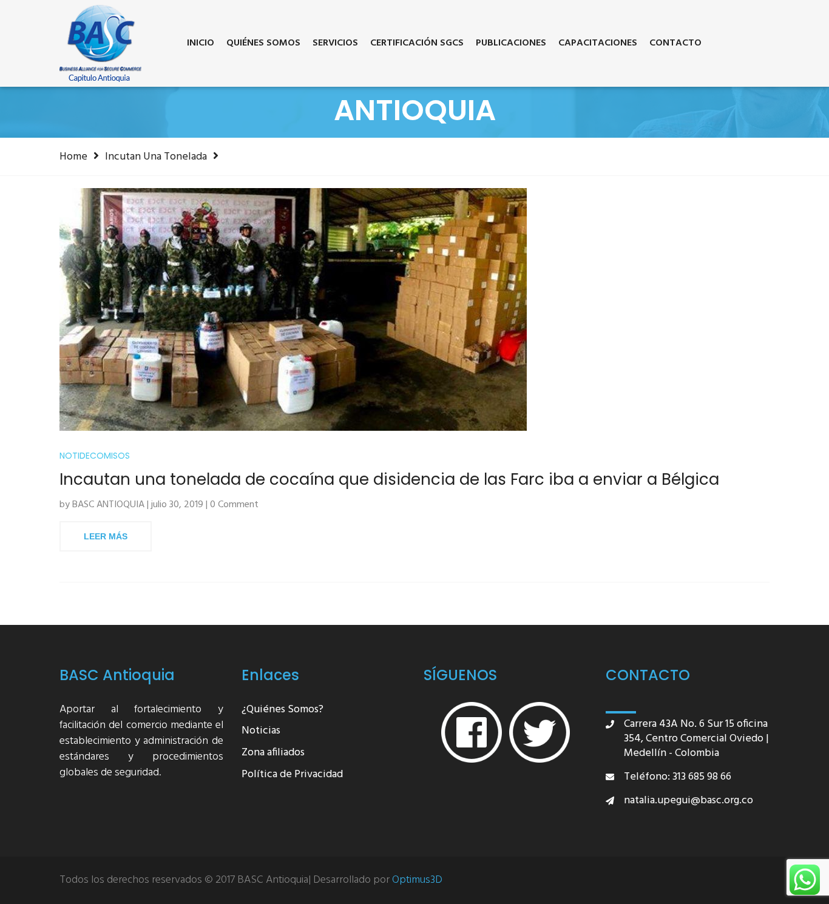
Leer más (105, 536)
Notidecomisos (94, 456)
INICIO (200, 43)
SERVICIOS (335, 43)
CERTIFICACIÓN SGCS (417, 43)
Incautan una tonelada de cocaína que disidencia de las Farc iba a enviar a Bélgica (389, 479)
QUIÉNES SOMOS (263, 43)
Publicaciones (511, 43)
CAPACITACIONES (597, 43)
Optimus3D (417, 880)
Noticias (261, 731)
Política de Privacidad (292, 775)
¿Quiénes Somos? (282, 710)
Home (73, 156)
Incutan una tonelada (156, 156)
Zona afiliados (273, 753)
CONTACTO (675, 43)
